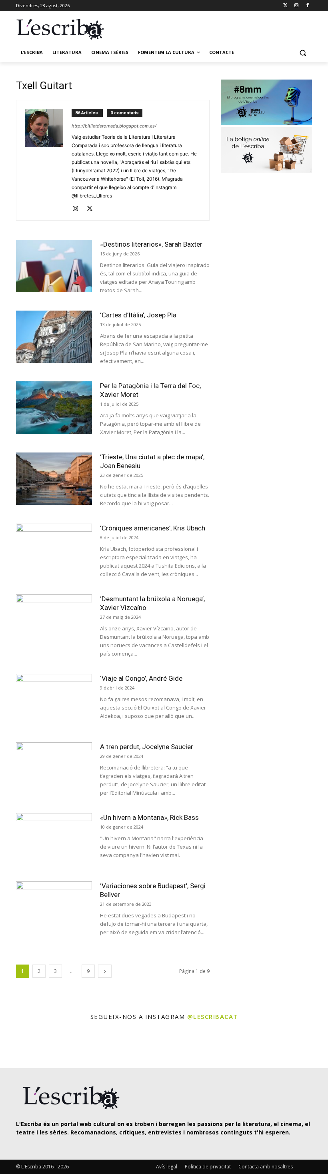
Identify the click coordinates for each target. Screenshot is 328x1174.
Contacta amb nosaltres (265, 1166)
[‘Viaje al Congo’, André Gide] (54, 700)
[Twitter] (285, 5)
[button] (302, 52)
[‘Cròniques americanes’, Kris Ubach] (54, 550)
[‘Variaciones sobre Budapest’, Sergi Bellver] (54, 907)
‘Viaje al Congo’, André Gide (141, 678)
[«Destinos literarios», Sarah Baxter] (54, 266)
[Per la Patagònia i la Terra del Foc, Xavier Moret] (54, 407)
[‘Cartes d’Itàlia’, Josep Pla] (54, 337)
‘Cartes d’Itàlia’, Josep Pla (138, 315)
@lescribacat (212, 1017)
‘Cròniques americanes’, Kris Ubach (152, 528)
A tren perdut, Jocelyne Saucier (146, 747)
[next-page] (105, 971)
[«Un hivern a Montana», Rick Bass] (54, 839)
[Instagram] (296, 5)
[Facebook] (307, 5)
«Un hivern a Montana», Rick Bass (149, 817)
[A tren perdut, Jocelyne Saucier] (54, 768)
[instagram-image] (19, 1045)
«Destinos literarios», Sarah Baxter (151, 244)
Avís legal (166, 1166)
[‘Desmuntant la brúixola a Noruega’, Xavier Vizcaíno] (54, 620)
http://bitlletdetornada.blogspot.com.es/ (114, 126)
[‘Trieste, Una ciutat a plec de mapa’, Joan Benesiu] (54, 478)
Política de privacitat (208, 1166)
